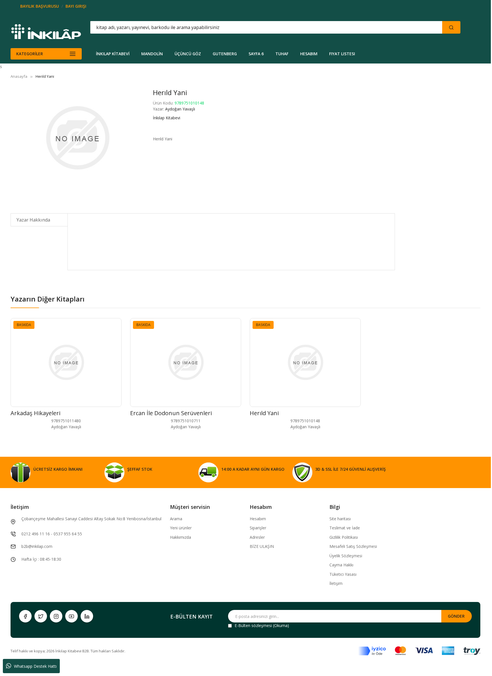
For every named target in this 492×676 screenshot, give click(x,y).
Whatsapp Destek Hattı (35, 666)
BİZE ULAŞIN (262, 546)
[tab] (39, 219)
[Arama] (451, 27)
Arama (176, 518)
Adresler (257, 537)
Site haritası (340, 518)
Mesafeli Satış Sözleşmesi (353, 546)
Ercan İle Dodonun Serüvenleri (171, 413)
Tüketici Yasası (342, 574)
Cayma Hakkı (341, 565)
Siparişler (258, 527)
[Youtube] (71, 616)
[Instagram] (56, 616)
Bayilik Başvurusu (39, 6)
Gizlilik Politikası (343, 537)
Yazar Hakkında (33, 220)
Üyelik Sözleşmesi (345, 555)
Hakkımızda (180, 537)
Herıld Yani (264, 413)
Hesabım (258, 518)
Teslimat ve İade (344, 527)
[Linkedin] (87, 616)
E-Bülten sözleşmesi (253, 625)
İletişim (336, 583)
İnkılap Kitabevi (166, 117)
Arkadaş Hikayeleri (35, 413)
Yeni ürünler (181, 527)
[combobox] (240, 27)
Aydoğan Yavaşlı (180, 109)
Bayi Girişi (75, 6)
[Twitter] (40, 616)
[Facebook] (25, 616)
